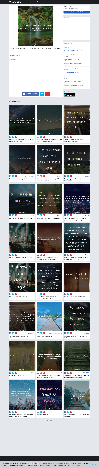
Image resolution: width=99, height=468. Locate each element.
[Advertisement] (36, 75)
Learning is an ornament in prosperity (73, 85)
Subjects (39, 2)
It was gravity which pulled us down (72, 81)
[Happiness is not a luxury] (49, 198)
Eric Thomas (86, 254)
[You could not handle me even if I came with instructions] (77, 395)
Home (25, 2)
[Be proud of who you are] (49, 120)
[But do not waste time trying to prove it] (77, 159)
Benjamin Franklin (29, 176)
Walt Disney (86, 372)
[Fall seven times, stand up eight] (22, 277)
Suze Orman (58, 215)
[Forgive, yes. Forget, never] (22, 356)
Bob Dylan (65, 78)
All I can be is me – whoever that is (72, 76)
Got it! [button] (94, 464)
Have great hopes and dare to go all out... (74, 50)
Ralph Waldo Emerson (83, 294)
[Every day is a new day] (22, 198)
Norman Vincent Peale (68, 52)
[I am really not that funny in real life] (22, 120)
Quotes (69, 95)
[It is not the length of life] (77, 277)
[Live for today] (49, 277)
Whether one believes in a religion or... (73, 63)
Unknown (65, 56)
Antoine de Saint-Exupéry (55, 333)
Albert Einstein (30, 333)
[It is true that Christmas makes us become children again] (22, 395)
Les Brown (65, 60)
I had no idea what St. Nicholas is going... (74, 54)
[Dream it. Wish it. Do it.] (49, 395)
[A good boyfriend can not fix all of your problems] (77, 198)
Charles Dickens (67, 73)
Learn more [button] (78, 465)
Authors (32, 2)
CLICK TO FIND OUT (76, 12)
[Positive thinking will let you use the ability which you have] (49, 356)
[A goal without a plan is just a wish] (49, 316)
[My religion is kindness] (77, 316)
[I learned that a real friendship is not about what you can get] (77, 238)
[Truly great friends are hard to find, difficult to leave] (77, 120)
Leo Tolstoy (65, 69)
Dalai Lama (66, 65)
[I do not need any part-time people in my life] (22, 238)
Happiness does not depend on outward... (74, 68)
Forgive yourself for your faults (71, 59)
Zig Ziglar (59, 372)
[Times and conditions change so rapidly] (77, 356)
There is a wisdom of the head (71, 72)
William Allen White (57, 294)
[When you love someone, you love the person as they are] (49, 238)
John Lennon (66, 47)
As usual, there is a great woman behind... (74, 46)
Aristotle (65, 87)
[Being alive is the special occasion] (49, 159)
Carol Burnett (31, 136)
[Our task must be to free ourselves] (22, 316)
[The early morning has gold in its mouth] (22, 159)
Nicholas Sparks (15, 55)
